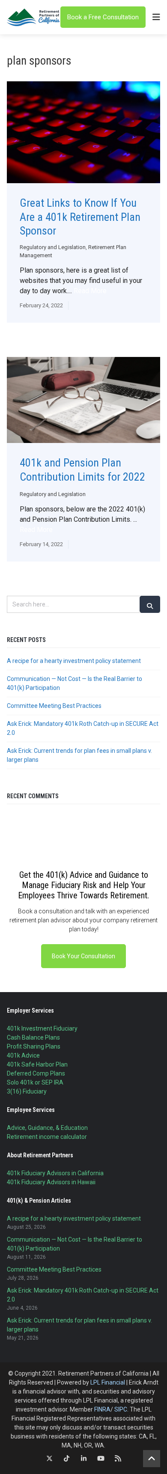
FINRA (102, 1409)
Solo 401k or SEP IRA (35, 1082)
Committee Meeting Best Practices (54, 705)
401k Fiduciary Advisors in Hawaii (51, 1182)
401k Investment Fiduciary (42, 1028)
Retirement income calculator (47, 1136)
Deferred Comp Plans (36, 1073)
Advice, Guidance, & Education (47, 1127)
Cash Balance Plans (33, 1037)
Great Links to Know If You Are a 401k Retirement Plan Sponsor (80, 216)
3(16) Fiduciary (27, 1091)
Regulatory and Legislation (53, 247)
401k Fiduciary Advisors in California (55, 1173)
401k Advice (23, 1055)
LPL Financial (107, 1382)
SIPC (120, 1409)
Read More (90, 291)
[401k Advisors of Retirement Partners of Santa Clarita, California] (33, 17)
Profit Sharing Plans (33, 1046)
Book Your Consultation (83, 956)
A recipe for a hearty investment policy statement (74, 660)
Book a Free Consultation (103, 17)
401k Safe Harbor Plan (37, 1064)
